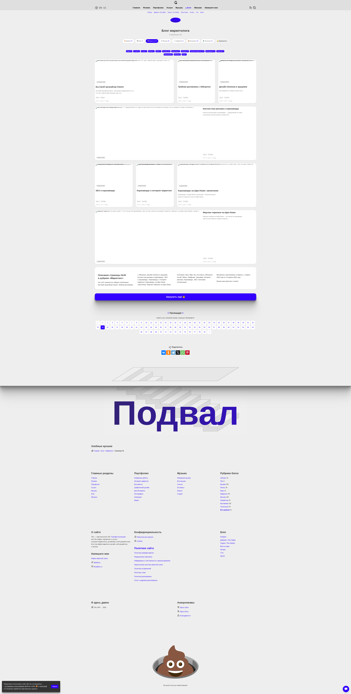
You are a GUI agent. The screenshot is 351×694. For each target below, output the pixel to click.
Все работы (138, 484)
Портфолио (158, 8)
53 (195, 327)
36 (112, 327)
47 (165, 327)
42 (141, 327)
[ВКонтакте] (163, 352)
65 (253, 327)
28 (233, 323)
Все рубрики (225, 510)
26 (224, 323)
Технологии (209, 41)
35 (107, 327)
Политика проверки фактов (144, 553)
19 (190, 323)
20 (195, 323)
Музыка (179, 8)
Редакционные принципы (143, 557)
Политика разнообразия (142, 576)
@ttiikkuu (97, 562)
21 (199, 323)
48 (170, 327)
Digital (129, 51)
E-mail (144, 51)
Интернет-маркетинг (141, 481)
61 (233, 327)
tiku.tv (97, 97)
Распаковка (194, 41)
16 (175, 323)
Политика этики (140, 572)
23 (209, 323)
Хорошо (54, 686)
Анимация (138, 497)
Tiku (221, 481)
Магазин (198, 8)
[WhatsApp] (182, 352)
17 (180, 323)
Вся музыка (181, 481)
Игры (141, 41)
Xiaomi (102, 97)
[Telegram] (173, 352)
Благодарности (185, 616)
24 (214, 323)
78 (199, 332)
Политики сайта (144, 548)
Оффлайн (220, 51)
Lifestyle (223, 478)
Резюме (146, 8)
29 (238, 323)
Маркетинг (153, 41)
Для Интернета (139, 491)
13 (161, 323)
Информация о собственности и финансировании (152, 561)
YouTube (166, 51)
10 (146, 323)
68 (151, 332)
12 (156, 323)
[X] (178, 352)
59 (224, 327)
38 (122, 327)
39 (127, 327)
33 (98, 327)
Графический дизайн (141, 487)
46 (161, 327)
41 (136, 327)
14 (165, 323)
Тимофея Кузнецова (118, 537)
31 (248, 323)
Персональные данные (145, 537)
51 (185, 327)
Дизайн (129, 41)
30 (243, 323)
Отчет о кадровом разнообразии (145, 580)
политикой (43, 686)
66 (141, 332)
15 (170, 323)
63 (243, 327)
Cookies (140, 541)
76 (190, 332)
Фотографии (138, 494)
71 (165, 332)
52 (190, 327)
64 (248, 327)
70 (161, 332)
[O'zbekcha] (104, 7)
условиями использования (14, 686)
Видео (136, 500)
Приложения (168, 54)
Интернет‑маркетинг (197, 51)
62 (238, 327)
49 (175, 327)
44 (151, 327)
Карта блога (184, 611)
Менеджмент (210, 51)
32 (253, 323)
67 (146, 332)
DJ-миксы (180, 487)
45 (156, 327)
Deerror (179, 491)
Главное (136, 8)
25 (219, 323)
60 (228, 327)
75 (185, 332)
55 (204, 327)
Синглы (180, 484)
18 (185, 323)
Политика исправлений (142, 568)
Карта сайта (184, 607)
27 (228, 323)
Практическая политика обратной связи (148, 565)
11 (151, 323)
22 (204, 323)
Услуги (170, 8)
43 (146, 327)
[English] (100, 7)
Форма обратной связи (99, 558)
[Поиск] (254, 7)
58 (219, 327)
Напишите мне (211, 8)
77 (195, 332)
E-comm (136, 51)
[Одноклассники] (168, 352)
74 (180, 332)
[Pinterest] (187, 352)
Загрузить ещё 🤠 (175, 297)
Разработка (180, 41)
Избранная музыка (184, 478)
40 (132, 327)
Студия (179, 494)
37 (117, 327)
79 (204, 332)
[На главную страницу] (175, 2)
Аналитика (175, 51)
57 (214, 327)
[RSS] (250, 7)
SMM (158, 51)
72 (170, 332)
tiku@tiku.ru (98, 567)
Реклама (177, 54)
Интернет (185, 51)
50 (180, 327)
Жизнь (222, 487)
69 (156, 332)
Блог (189, 8)
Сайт (184, 54)
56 (209, 327)
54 (199, 327)
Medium (151, 51)
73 (175, 332)
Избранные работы (141, 478)
